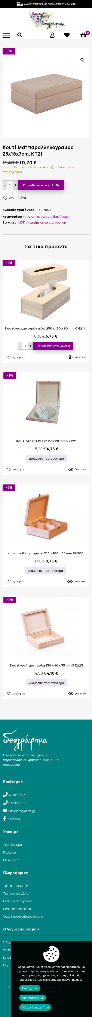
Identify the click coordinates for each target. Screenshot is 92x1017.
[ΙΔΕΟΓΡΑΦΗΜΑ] (45, 28)
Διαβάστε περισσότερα (46, 458)
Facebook (14, 819)
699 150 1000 (17, 803)
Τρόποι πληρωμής (15, 886)
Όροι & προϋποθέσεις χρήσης (23, 916)
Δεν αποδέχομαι (32, 997)
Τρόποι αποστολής (15, 893)
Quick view (79, 357)
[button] (82, 60)
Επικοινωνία (11, 860)
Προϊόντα (9, 852)
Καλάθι (7, 957)
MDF (26, 217)
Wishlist (8, 950)
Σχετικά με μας (13, 845)
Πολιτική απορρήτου (17, 909)
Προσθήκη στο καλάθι (41, 185)
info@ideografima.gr (21, 811)
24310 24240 (17, 795)
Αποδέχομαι (29, 988)
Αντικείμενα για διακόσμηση (50, 217)
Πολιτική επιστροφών (17, 901)
